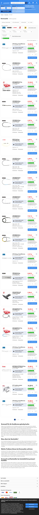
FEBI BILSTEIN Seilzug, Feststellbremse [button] (17, 82)
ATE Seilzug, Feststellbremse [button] (18, 43)
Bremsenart (14, 30)
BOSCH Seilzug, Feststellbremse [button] (16, 140)
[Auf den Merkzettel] (36, 44)
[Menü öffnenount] (1, 2)
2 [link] (16, 419)
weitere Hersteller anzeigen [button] (32, 27)
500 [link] (21, 419)
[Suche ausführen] (26, 3)
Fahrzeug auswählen (18, 48)
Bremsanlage (6, 14)
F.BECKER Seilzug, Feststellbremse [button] (16, 63)
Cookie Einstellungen (32, 508)
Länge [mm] (24, 30)
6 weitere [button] (31, 22)
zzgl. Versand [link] (33, 46)
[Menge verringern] (29, 54)
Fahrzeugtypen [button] (20, 52)
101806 (21, 316)
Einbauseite (3, 30)
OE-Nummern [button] (14, 52)
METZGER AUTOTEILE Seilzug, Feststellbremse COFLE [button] (19, 367)
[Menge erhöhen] (35, 54)
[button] (6, 22)
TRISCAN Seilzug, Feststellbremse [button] (16, 274)
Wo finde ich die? (3, 9)
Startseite (2, 14)
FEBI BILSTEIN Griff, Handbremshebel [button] (16, 293)
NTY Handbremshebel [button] (17, 385)
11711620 (22, 186)
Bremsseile (10, 14)
